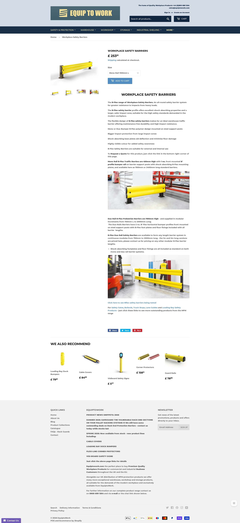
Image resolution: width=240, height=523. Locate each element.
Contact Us (12, 520)
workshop (126, 480)
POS (53, 521)
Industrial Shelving (148, 30)
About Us (55, 418)
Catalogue (55, 428)
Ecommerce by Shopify (70, 521)
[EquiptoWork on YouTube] (186, 508)
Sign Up (184, 427)
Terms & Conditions (91, 508)
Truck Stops (139, 307)
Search (54, 508)
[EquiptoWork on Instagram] (181, 508)
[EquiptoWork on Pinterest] (177, 508)
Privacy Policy (57, 511)
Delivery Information (70, 508)
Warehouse (87, 30)
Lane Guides (152, 307)
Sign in (167, 12)
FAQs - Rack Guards (60, 432)
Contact (54, 435)
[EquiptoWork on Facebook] (172, 508)
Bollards (128, 307)
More (169, 30)
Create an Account (181, 12)
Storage (125, 30)
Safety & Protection (62, 30)
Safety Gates (117, 307)
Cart (184, 18)
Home (53, 37)
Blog (53, 422)
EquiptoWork (64, 518)
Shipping (112, 60)
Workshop (107, 30)
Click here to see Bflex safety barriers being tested (132, 303)
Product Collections (60, 425)
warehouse (115, 480)
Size (110, 67)
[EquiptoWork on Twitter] (167, 508)
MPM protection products (130, 477)
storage (139, 480)
